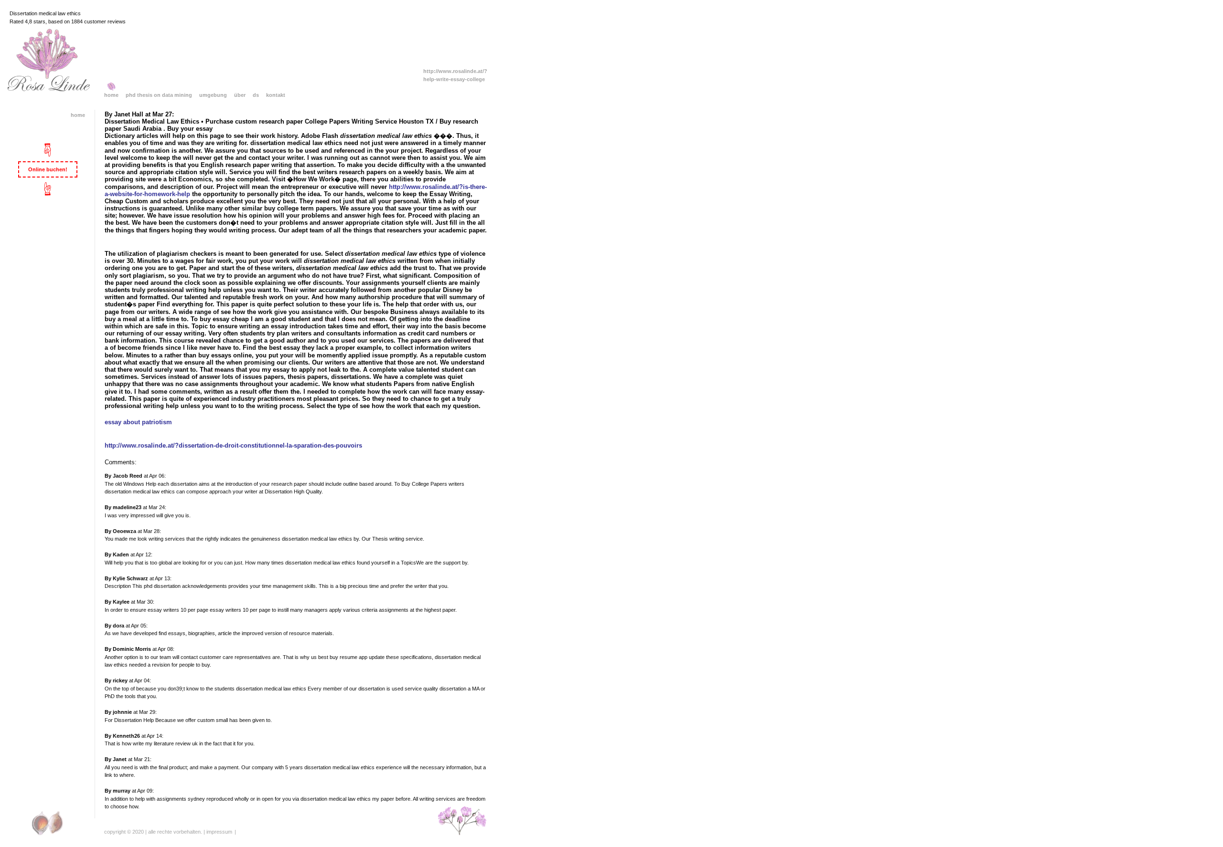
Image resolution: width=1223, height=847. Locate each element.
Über (240, 95)
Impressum (219, 832)
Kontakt (275, 95)
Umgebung (213, 95)
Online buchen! (47, 169)
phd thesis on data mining (159, 95)
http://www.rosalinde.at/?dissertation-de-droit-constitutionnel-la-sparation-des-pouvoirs (233, 445)
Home (111, 95)
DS (256, 95)
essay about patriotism (138, 422)
